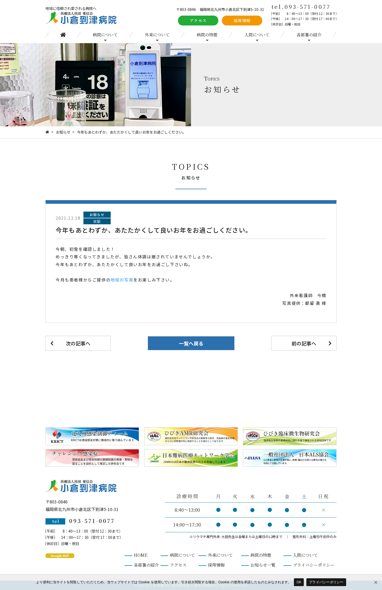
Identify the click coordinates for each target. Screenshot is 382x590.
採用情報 (242, 20)
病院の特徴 (207, 35)
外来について (157, 35)
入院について (257, 35)
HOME (63, 35)
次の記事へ (78, 343)
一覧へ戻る (191, 343)
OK (299, 582)
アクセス (198, 20)
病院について (105, 35)
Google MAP (60, 555)
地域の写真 (121, 280)
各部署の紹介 (309, 35)
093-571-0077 (308, 6)
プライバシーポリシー (313, 565)
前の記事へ (304, 343)
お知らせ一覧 (263, 565)
